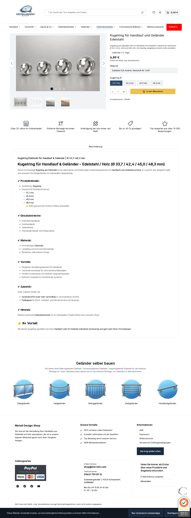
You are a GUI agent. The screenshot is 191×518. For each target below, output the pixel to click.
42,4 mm (129, 83)
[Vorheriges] (12, 63)
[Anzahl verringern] (112, 91)
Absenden (146, 481)
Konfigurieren (174, 513)
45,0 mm (143, 83)
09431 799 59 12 (93, 474)
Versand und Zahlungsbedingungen (155, 442)
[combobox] (95, 12)
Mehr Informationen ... (91, 513)
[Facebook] (31, 486)
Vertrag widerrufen (150, 451)
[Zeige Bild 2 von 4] (56, 89)
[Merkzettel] (154, 12)
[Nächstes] (104, 63)
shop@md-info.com (95, 467)
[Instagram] (17, 486)
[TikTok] (24, 486)
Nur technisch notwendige (146, 513)
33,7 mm (116, 83)
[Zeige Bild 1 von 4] (52, 89)
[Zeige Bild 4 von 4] (64, 89)
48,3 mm (156, 83)
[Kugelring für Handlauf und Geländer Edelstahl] (58, 63)
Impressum (144, 434)
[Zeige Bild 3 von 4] (60, 89)
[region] (58, 71)
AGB (141, 430)
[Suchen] (142, 12)
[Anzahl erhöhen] (123, 91)
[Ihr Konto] (160, 12)
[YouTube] (38, 486)
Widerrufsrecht (146, 438)
